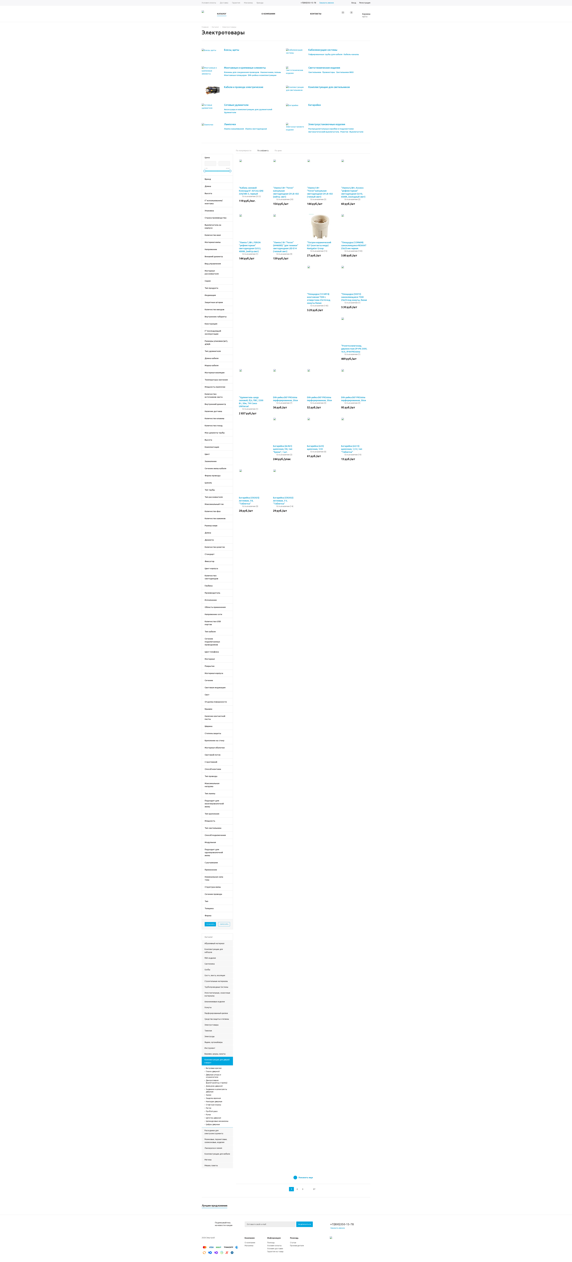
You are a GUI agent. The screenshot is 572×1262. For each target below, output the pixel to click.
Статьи (293, 1243)
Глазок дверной (213, 1071)
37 (314, 1189)
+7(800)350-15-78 (308, 3)
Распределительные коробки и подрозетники (331, 129)
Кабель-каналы (351, 54)
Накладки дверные (214, 1101)
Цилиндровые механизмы (217, 1121)
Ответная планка (213, 1105)
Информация (274, 1238)
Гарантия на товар (275, 1251)
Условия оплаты (274, 1246)
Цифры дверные (213, 1124)
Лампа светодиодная (256, 129)
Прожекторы (328, 72)
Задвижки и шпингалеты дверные (216, 1090)
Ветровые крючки (214, 1068)
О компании (250, 1243)
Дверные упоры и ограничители (213, 1076)
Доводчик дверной (214, 1086)
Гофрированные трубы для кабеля (325, 54)
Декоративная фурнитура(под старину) (216, 1081)
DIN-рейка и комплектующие (262, 75)
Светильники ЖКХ (345, 72)
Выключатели (356, 132)
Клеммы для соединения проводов (241, 72)
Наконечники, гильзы (270, 72)
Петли (208, 1108)
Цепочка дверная (213, 1118)
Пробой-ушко (212, 1111)
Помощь (294, 1238)
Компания (250, 1238)
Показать (210, 924)
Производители (297, 1246)
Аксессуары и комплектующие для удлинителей (248, 109)
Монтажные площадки (235, 75)
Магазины (249, 1246)
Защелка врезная (213, 1098)
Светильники (314, 72)
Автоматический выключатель (323, 132)
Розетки (344, 132)
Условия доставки (275, 1248)
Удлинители (230, 112)
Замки (208, 1095)
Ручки (208, 1115)
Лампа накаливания (234, 129)
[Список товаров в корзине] (364, 16)
